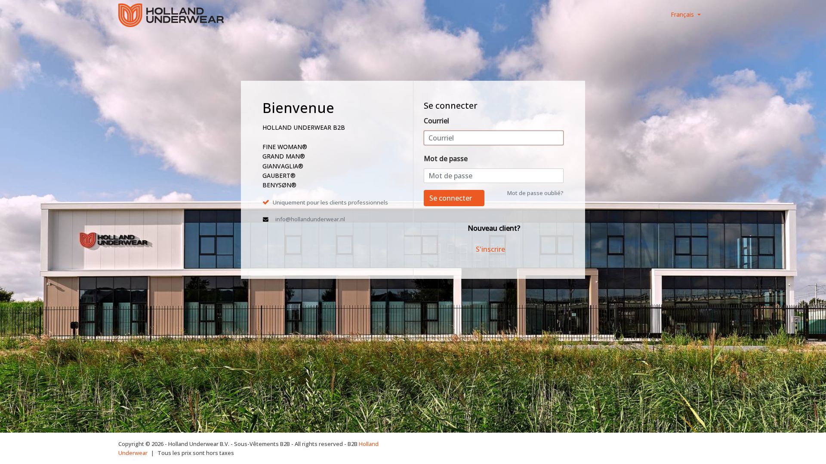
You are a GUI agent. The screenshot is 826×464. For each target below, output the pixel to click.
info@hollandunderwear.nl (310, 219)
